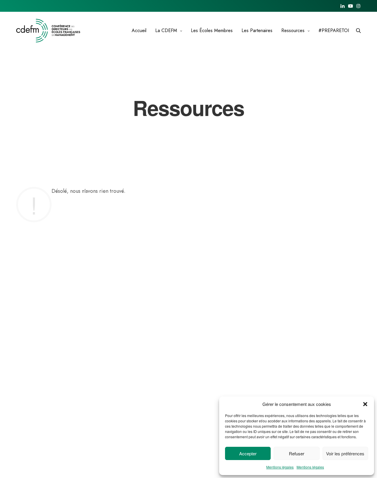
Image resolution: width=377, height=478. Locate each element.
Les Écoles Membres (212, 30)
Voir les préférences (345, 453)
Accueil (139, 30)
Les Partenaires (257, 30)
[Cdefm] (48, 30)
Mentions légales (280, 466)
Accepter (248, 453)
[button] (365, 404)
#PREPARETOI (333, 30)
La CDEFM (166, 30)
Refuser (296, 453)
